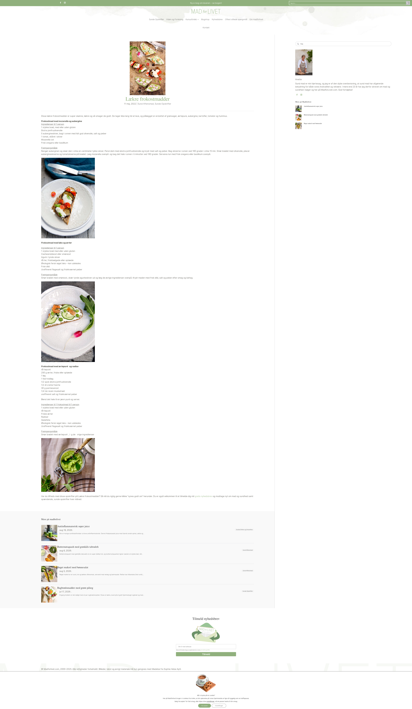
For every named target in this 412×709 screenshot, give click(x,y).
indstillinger (210, 701)
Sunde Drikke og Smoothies (244, 529)
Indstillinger (219, 706)
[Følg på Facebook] (60, 2)
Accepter (204, 706)
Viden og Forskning (174, 19)
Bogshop (205, 19)
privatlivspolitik (205, 650)
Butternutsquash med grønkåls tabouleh (316, 115)
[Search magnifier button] (408, 3)
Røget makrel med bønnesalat (313, 123)
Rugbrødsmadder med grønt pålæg (75, 587)
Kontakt (206, 27)
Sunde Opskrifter (156, 19)
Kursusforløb (191, 19)
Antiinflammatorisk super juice (313, 106)
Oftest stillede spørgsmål (236, 19)
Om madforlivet (256, 19)
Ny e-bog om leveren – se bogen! (206, 3)
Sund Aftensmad (146, 103)
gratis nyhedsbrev (203, 496)
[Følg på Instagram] (65, 2)
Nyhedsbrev (217, 19)
